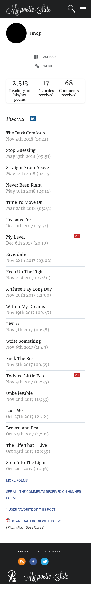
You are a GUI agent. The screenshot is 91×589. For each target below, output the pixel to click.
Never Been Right (24, 185)
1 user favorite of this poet (30, 509)
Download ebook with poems (36, 521)
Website (49, 66)
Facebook (49, 57)
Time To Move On (24, 202)
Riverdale (16, 254)
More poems (17, 480)
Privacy (23, 551)
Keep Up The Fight (25, 271)
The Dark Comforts (25, 133)
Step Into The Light (26, 462)
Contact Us (52, 551)
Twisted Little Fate (25, 376)
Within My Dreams (25, 306)
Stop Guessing (20, 150)
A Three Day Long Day (29, 289)
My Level (15, 237)
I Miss (12, 324)
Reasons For (18, 219)
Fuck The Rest (20, 358)
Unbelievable (19, 393)
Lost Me (14, 410)
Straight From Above (27, 167)
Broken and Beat (23, 428)
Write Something (23, 341)
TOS (36, 551)
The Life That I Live (26, 445)
